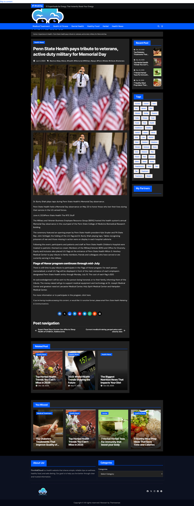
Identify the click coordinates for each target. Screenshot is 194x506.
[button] (162, 26)
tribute (113, 61)
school (152, 157)
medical (144, 142)
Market (151, 137)
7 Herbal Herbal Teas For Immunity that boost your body (141, 76)
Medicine (154, 142)
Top (136, 171)
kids (136, 137)
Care (154, 103)
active (53, 61)
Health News (117, 26)
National (146, 147)
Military (87, 61)
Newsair (103, 503)
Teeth (149, 166)
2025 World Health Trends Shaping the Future (79, 379)
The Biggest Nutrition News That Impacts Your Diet (112, 379)
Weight (149, 176)
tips (156, 166)
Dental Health (78, 26)
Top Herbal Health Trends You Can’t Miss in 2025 (46, 379)
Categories (102, 469)
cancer (146, 103)
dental (144, 108)
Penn (100, 61)
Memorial (79, 61)
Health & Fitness (60, 26)
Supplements (139, 166)
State (106, 61)
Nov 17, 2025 (76, 386)
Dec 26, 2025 (43, 386)
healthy (148, 128)
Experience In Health (45, 34)
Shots (137, 161)
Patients (144, 152)
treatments (139, 176)
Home (35, 34)
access (137, 103)
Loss (143, 137)
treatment (144, 171)
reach (137, 157)
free (144, 123)
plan (152, 152)
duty (64, 61)
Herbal (106, 26)
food (152, 118)
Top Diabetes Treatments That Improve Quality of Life (141, 55)
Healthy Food (93, 26)
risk (144, 157)
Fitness (145, 118)
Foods (137, 123)
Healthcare (138, 128)
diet (151, 108)
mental (137, 147)
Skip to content (6, 1)
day (59, 61)
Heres (153, 132)
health (70, 61)
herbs (145, 132)
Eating (146, 113)
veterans (120, 61)
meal (136, 142)
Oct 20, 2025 (108, 386)
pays (94, 61)
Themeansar (115, 503)
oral (136, 152)
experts (154, 113)
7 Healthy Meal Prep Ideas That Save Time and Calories (140, 86)
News (155, 147)
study (152, 161)
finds (137, 118)
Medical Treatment (41, 26)
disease (137, 113)
